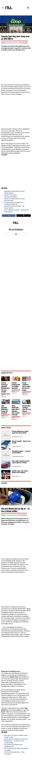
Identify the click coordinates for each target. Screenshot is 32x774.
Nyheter (3, 43)
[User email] (16, 234)
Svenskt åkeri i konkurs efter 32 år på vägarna (26, 408)
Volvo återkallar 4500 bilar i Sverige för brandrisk (4, 409)
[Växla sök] (28, 7)
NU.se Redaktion (23, 43)
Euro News (4, 610)
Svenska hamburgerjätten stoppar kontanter (16, 385)
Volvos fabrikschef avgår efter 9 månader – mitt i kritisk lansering (15, 410)
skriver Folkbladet (16, 94)
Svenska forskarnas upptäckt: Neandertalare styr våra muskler (5, 387)
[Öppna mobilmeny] (2, 7)
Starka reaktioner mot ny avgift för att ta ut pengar (26, 386)
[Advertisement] (16, 68)
